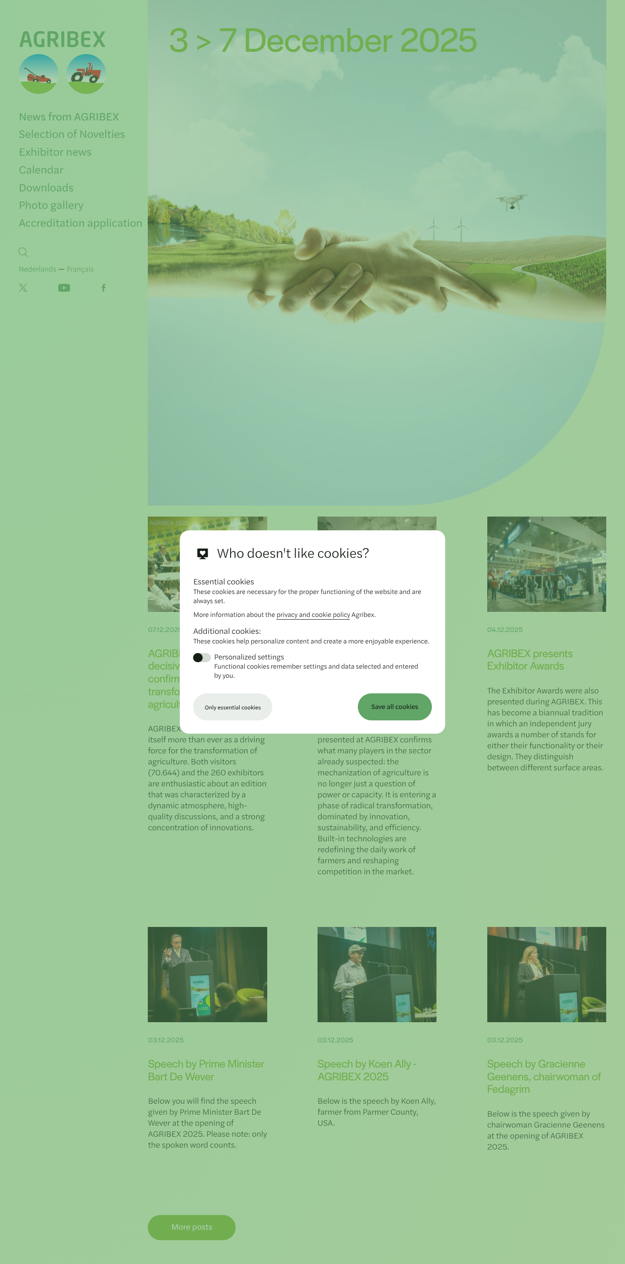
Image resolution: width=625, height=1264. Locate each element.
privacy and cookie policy (313, 614)
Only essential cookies (233, 707)
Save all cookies (395, 706)
